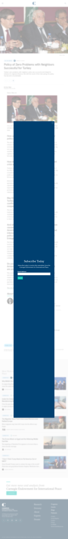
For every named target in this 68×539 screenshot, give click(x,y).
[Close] (53, 123)
